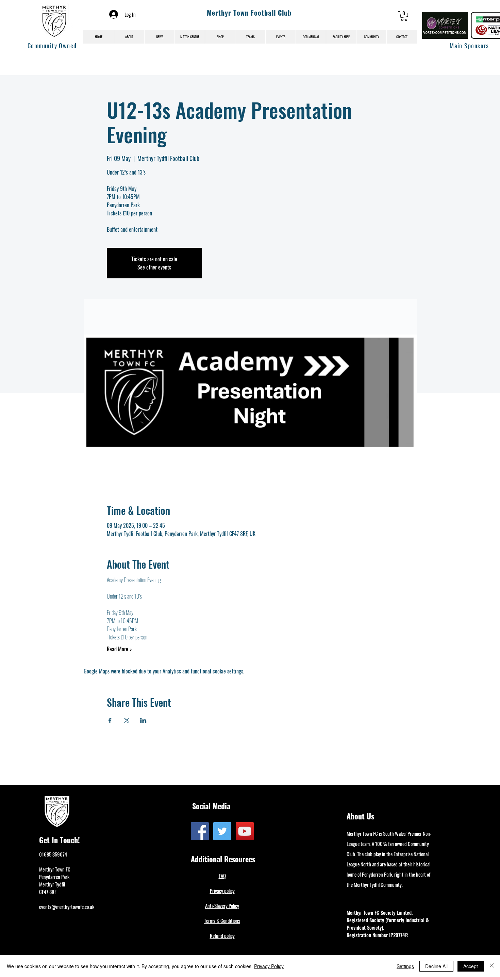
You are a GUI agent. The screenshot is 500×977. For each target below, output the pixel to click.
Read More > (119, 649)
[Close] (492, 966)
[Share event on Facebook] (110, 720)
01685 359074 (53, 854)
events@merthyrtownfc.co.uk (66, 906)
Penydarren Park (54, 876)
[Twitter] (222, 831)
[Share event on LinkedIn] (143, 720)
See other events (154, 267)
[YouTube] (245, 831)
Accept (470, 966)
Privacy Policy (269, 966)
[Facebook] (200, 831)
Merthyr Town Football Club (249, 12)
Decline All (436, 966)
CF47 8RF (47, 891)
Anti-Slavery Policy (222, 905)
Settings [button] (405, 966)
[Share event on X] (126, 720)
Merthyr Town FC (54, 869)
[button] (404, 16)
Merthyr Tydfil (52, 884)
